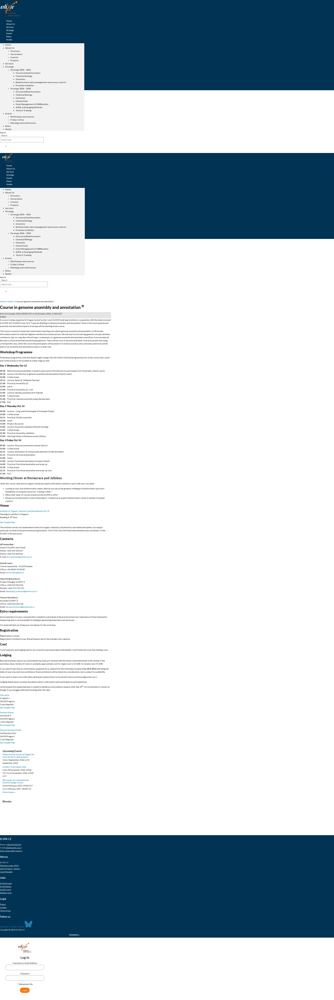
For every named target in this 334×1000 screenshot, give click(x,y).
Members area (6, 893)
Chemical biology (24, 76)
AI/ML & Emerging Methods (29, 107)
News (8, 36)
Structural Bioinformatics (28, 91)
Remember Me (26, 984)
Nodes (9, 39)
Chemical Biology (24, 94)
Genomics (20, 79)
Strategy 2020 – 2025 (20, 69)
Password (24, 974)
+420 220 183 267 (13, 844)
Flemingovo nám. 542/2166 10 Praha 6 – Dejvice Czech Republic (10, 868)
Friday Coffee (17, 119)
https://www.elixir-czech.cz (11, 851)
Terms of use (5, 911)
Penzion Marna (7, 712)
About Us (10, 24)
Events (9, 33)
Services (10, 27)
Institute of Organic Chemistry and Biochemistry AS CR (24, 511)
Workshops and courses (22, 116)
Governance (16, 54)
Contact (14, 57)
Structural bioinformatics (28, 73)
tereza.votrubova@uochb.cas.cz (20, 607)
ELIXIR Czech (5, 890)
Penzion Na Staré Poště (10, 730)
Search (3, 133)
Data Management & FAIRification (32, 104)
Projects (14, 60)
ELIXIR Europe (6, 883)
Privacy (3, 904)
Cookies (3, 907)
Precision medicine (25, 85)
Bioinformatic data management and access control (41, 82)
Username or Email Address (25, 963)
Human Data (22, 101)
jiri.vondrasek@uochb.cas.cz (19, 557)
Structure (15, 51)
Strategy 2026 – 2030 (20, 88)
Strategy (10, 30)
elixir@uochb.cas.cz (13, 848)
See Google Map (7, 522)
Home (9, 21)
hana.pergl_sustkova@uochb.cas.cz (21, 591)
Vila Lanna (4, 695)
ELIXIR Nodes (5, 886)
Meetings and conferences (23, 123)
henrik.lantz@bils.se (15, 572)
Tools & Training (23, 110)
